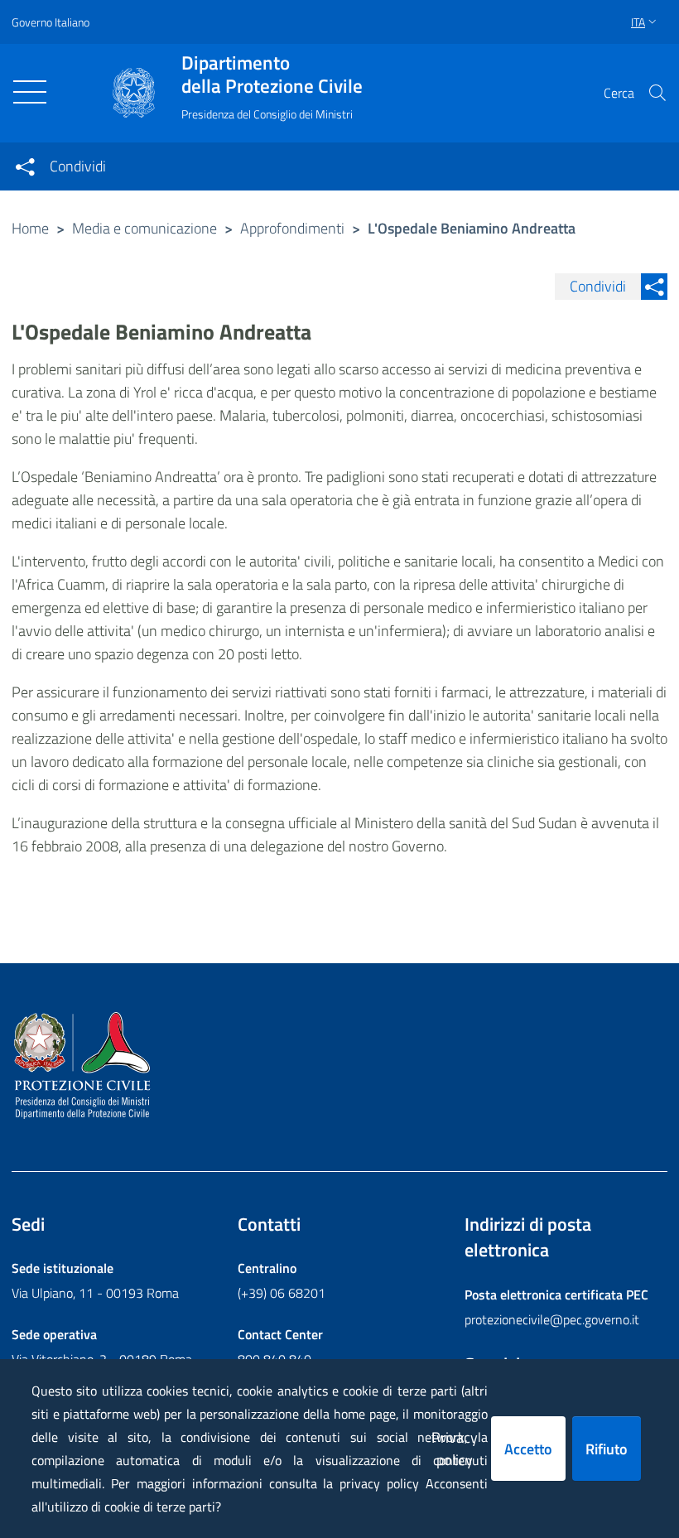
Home (30, 228)
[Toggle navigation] (30, 92)
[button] (657, 93)
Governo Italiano (50, 22)
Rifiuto (606, 1449)
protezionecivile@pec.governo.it (552, 1319)
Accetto (528, 1449)
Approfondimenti (292, 228)
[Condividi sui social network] (25, 166)
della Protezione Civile (272, 74)
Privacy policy (454, 1448)
